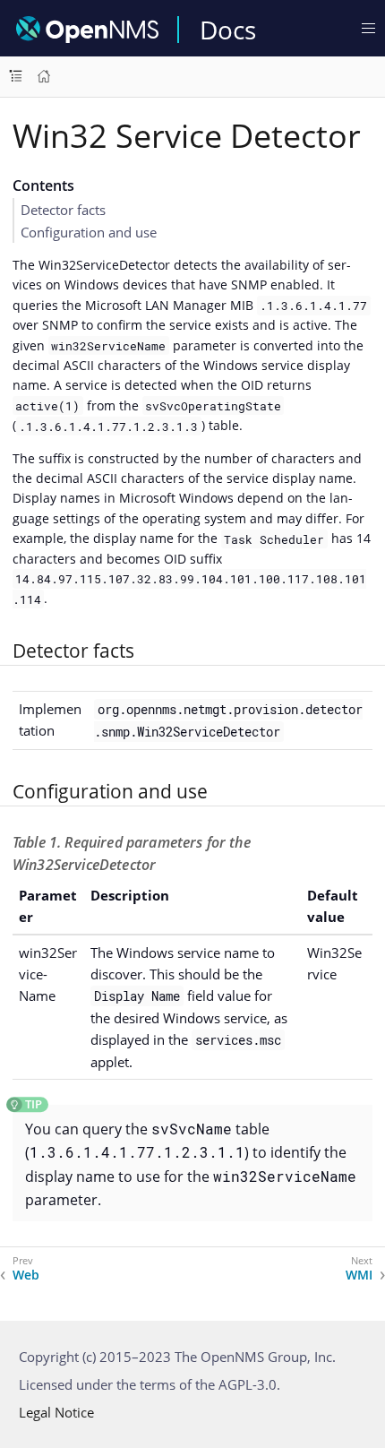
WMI (359, 1275)
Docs (228, 30)
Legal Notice (56, 1412)
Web (26, 1275)
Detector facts (63, 210)
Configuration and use (89, 232)
